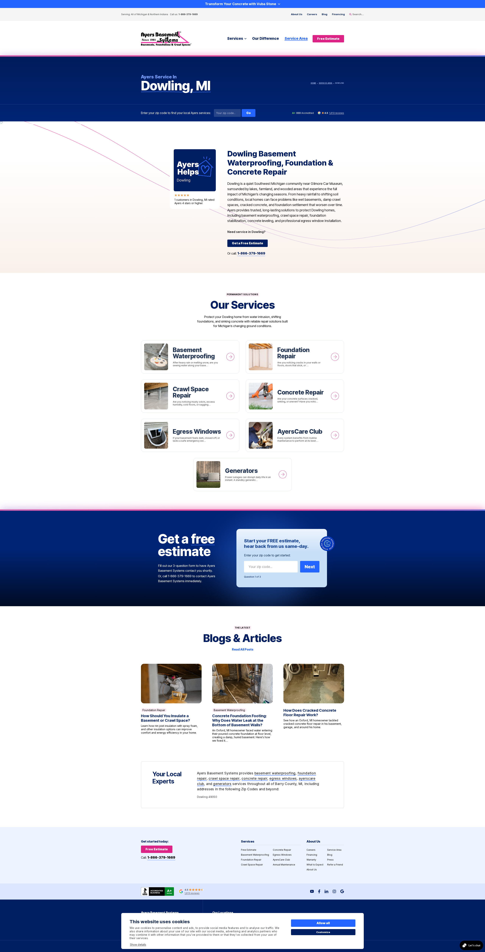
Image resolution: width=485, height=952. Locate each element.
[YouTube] (312, 891)
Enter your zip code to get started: (267, 555)
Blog (324, 14)
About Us (296, 14)
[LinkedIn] (326, 891)
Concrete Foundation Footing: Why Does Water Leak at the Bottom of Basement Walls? (242, 703)
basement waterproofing (275, 773)
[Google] (342, 891)
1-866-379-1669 (188, 14)
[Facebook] (319, 891)
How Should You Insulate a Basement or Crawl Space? (171, 703)
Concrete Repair (295, 396)
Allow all (323, 923)
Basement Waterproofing (190, 357)
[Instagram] (334, 891)
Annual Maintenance (284, 864)
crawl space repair (224, 778)
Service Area (296, 38)
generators (222, 784)
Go (248, 113)
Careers (312, 14)
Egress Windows (190, 435)
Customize (323, 932)
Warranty (311, 859)
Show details (138, 944)
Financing (338, 14)
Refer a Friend (335, 864)
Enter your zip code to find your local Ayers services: (176, 113)
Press (330, 859)
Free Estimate (248, 849)
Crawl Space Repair (190, 396)
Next (310, 566)
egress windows (283, 778)
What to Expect (315, 864)
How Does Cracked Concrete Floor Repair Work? (313, 703)
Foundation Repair (295, 357)
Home (313, 83)
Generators (242, 474)
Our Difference (265, 38)
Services (235, 38)
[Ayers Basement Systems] (166, 38)
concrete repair (254, 778)
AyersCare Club (295, 435)
